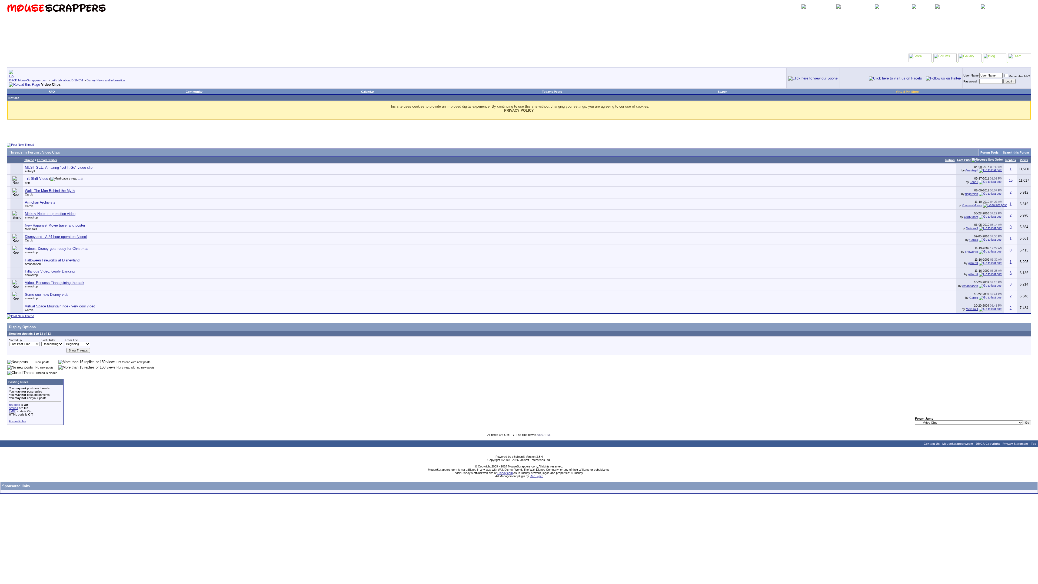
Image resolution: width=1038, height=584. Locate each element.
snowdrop (31, 217)
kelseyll (30, 171)
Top (1033, 443)
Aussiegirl (971, 170)
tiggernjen (971, 193)
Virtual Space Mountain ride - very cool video (60, 306)
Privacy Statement (1015, 443)
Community (194, 91)
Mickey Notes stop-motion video (50, 214)
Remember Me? (1019, 76)
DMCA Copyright (988, 443)
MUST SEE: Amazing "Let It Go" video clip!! (60, 167)
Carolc (29, 194)
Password (970, 81)
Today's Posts (552, 91)
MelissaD (31, 229)
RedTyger (536, 476)
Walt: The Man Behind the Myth (50, 191)
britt (27, 182)
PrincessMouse (972, 205)
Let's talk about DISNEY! (67, 80)
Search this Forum (1016, 152)
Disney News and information (105, 80)
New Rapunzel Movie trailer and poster (55, 225)
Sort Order (48, 340)
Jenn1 (974, 182)
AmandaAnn (33, 264)
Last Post (964, 159)
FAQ (52, 91)
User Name (971, 75)
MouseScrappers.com (32, 80)
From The (71, 340)
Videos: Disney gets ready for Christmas (56, 249)
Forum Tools (989, 152)
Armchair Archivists (40, 202)
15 (1011, 180)
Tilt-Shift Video (36, 179)
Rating (950, 160)
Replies (1010, 160)
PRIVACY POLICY (519, 110)
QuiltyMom (971, 216)
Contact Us (932, 443)
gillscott (973, 263)
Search (722, 91)
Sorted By (15, 340)
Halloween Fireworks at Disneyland (52, 260)
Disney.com (505, 472)
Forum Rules (17, 421)
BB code (14, 404)
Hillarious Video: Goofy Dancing (50, 271)
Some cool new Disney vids (46, 295)
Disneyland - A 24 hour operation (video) (56, 237)
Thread (29, 160)
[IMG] (12, 411)
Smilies (13, 408)
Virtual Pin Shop (907, 91)
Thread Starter (47, 160)
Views (1024, 160)
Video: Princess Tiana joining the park (54, 283)
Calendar (367, 91)
